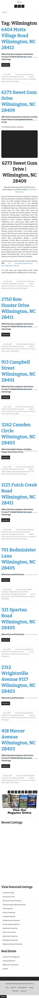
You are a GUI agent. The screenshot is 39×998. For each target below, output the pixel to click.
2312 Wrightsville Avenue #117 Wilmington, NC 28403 (18, 679)
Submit (3, 997)
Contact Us (23, 991)
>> (30, 792)
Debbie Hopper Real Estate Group (17, 471)
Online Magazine (22, 987)
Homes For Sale (20, 74)
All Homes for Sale (9, 897)
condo (31, 715)
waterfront (15, 539)
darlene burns (10, 286)
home (20, 79)
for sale (15, 79)
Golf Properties (8, 908)
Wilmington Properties (16, 77)
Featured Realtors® (9, 961)
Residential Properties (16, 592)
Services (5, 969)
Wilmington (15, 81)
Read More (5, 65)
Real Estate (15, 991)
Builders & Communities (10, 965)
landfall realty (20, 596)
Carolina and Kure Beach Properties (14, 905)
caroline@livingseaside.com (10, 266)
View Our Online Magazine (11, 957)
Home (7, 987)
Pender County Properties (11, 924)
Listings (31, 987)
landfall (12, 596)
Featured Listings (8, 893)
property (32, 79)
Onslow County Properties (11, 920)
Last (35, 792)
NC (28, 79)
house (25, 79)
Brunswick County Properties (12, 901)
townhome (31, 717)
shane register (6, 81)
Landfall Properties (9, 916)
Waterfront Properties (10, 936)
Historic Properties (9, 912)
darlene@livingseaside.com (24, 263)
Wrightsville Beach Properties (12, 944)
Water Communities (15, 532)
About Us (13, 987)
